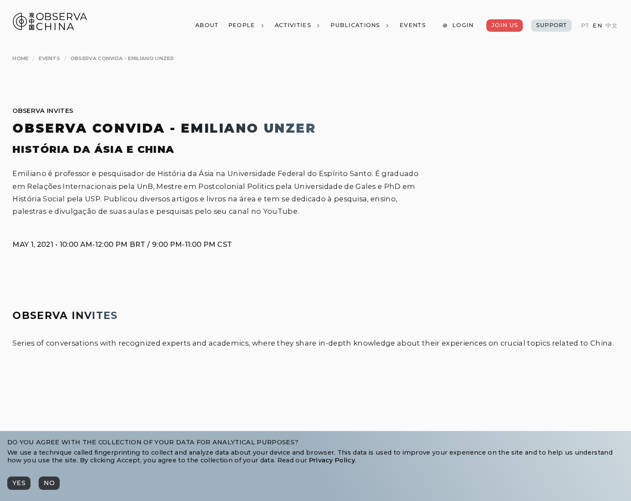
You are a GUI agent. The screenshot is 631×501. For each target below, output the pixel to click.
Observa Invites (42, 111)
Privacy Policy (332, 460)
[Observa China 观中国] (50, 28)
